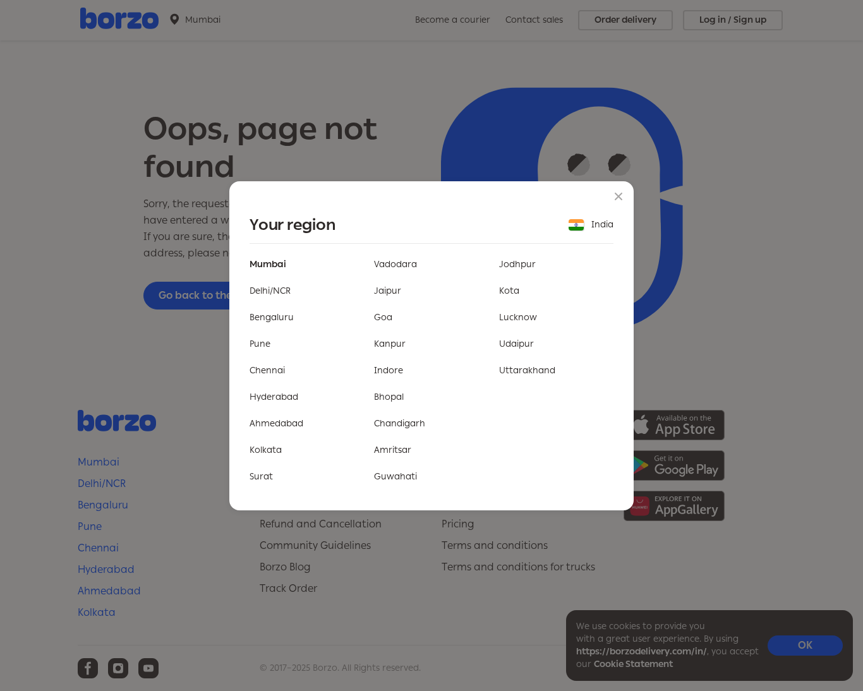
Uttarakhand (527, 370)
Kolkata (266, 450)
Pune (260, 344)
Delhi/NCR (270, 290)
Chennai (267, 370)
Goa (383, 317)
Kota (509, 290)
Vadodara (395, 264)
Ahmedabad (276, 423)
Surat (261, 476)
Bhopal (389, 397)
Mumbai (268, 264)
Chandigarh (399, 423)
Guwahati (395, 476)
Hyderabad (274, 397)
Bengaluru (272, 317)
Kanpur (390, 344)
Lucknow (518, 317)
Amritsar (392, 450)
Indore (388, 370)
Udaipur (516, 344)
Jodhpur (517, 264)
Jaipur (387, 290)
